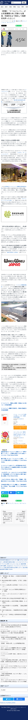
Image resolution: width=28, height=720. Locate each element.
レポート (20, 567)
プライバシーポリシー (20, 707)
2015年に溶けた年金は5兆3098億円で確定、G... (14, 598)
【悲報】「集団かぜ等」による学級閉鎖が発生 (13, 642)
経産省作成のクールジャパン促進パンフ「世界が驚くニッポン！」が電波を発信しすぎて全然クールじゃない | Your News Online (13, 453)
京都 (5, 567)
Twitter (11, 569)
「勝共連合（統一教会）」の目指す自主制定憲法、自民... (14, 576)
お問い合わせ (13, 708)
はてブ (20, 492)
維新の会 (12, 567)
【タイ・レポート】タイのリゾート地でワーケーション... (14, 594)
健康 (4, 565)
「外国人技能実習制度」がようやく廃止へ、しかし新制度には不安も (14, 673)
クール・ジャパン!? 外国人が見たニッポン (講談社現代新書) (19, 416)
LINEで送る (5, 495)
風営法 (10, 562)
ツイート (5, 492)
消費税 (6, 569)
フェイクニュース (18, 565)
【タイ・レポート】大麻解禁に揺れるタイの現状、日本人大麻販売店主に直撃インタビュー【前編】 (14, 647)
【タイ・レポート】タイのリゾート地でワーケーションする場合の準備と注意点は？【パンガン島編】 (14, 679)
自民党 (8, 567)
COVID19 (3, 560)
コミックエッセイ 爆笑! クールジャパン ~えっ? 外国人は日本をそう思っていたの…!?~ (19, 434)
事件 (23, 7)
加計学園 (25, 567)
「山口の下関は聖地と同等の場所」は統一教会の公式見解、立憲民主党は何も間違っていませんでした (14, 660)
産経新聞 (2, 569)
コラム (21, 560)
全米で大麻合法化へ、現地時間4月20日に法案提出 (14, 610)
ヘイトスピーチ (19, 562)
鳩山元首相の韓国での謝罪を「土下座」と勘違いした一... (14, 581)
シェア (13, 492)
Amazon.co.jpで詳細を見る (20, 427)
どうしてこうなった (13, 503)
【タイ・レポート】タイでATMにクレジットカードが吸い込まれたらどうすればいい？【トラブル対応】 (14, 667)
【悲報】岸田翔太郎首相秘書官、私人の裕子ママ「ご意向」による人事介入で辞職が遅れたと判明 (13, 637)
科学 (8, 564)
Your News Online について (7, 707)
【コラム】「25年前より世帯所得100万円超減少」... (14, 615)
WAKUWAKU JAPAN (12, 252)
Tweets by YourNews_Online (7, 702)
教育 (7, 562)
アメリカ (4, 564)
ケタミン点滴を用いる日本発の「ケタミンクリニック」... (14, 585)
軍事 (16, 567)
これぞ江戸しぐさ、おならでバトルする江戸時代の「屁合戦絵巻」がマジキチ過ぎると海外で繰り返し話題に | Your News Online (13, 474)
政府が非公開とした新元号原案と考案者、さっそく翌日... (14, 601)
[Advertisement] (14, 71)
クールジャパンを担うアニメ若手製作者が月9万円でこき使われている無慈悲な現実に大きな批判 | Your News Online (13, 467)
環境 (14, 7)
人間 (4, 562)
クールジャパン (11, 22)
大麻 (18, 560)
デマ (24, 565)
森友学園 (23, 564)
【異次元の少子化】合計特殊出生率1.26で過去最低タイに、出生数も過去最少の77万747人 (14, 625)
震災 (13, 562)
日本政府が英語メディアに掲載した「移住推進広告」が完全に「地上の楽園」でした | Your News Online (14, 486)
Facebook (20, 699)
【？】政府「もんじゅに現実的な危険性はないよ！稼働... (14, 590)
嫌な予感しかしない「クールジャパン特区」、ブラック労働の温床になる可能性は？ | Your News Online (14, 460)
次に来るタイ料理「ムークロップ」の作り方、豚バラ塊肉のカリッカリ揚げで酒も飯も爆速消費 (14, 631)
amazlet (20, 418)
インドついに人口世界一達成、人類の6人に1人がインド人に (14, 654)
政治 (2, 7)
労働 (10, 7)
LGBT (1, 565)
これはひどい (10, 565)
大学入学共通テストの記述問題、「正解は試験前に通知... (14, 606)
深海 (14, 21)
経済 (6, 7)
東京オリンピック (11, 560)
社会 (18, 7)
